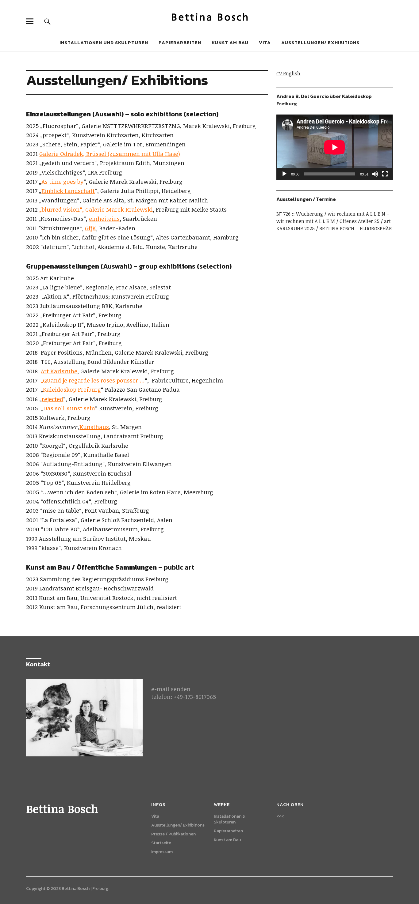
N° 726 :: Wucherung (299, 213)
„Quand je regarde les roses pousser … (92, 380)
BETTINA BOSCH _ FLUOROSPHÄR (355, 228)
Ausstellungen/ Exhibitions (320, 42)
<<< (280, 816)
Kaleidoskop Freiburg (72, 390)
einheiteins (104, 219)
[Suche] (47, 21)
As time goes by (62, 182)
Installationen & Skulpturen (229, 819)
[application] (334, 147)
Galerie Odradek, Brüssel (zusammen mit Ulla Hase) (109, 154)
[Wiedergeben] (284, 174)
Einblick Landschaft (68, 191)
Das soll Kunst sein (69, 408)
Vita (265, 42)
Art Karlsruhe (59, 371)
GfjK (90, 228)
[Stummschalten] (375, 174)
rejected (52, 399)
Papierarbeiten (180, 42)
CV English (288, 73)
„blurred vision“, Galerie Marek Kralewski (96, 209)
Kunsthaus (94, 427)
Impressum (162, 852)
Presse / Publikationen (173, 834)
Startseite (161, 843)
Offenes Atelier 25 (359, 221)
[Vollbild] (385, 174)
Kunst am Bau (230, 42)
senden (180, 689)
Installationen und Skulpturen (104, 42)
